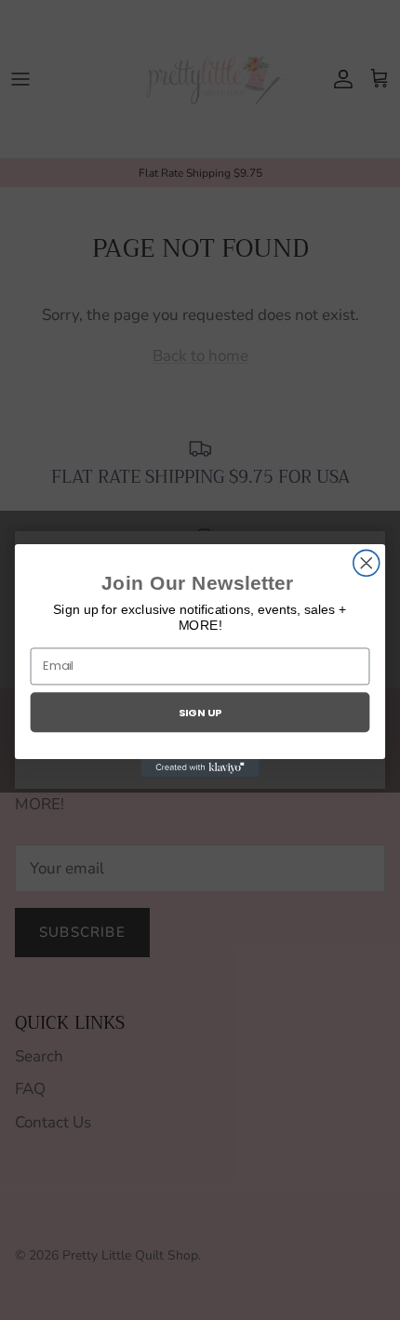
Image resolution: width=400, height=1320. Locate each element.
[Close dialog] (366, 563)
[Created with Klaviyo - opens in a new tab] (199, 767)
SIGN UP (200, 711)
